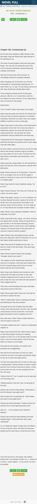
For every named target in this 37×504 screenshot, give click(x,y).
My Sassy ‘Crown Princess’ (18, 11)
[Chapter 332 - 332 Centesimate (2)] (24, 19)
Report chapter (19, 474)
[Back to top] (25, 502)
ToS (16, 502)
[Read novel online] (10, 2)
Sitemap (19, 502)
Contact (12, 502)
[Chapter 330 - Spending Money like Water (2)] (13, 19)
